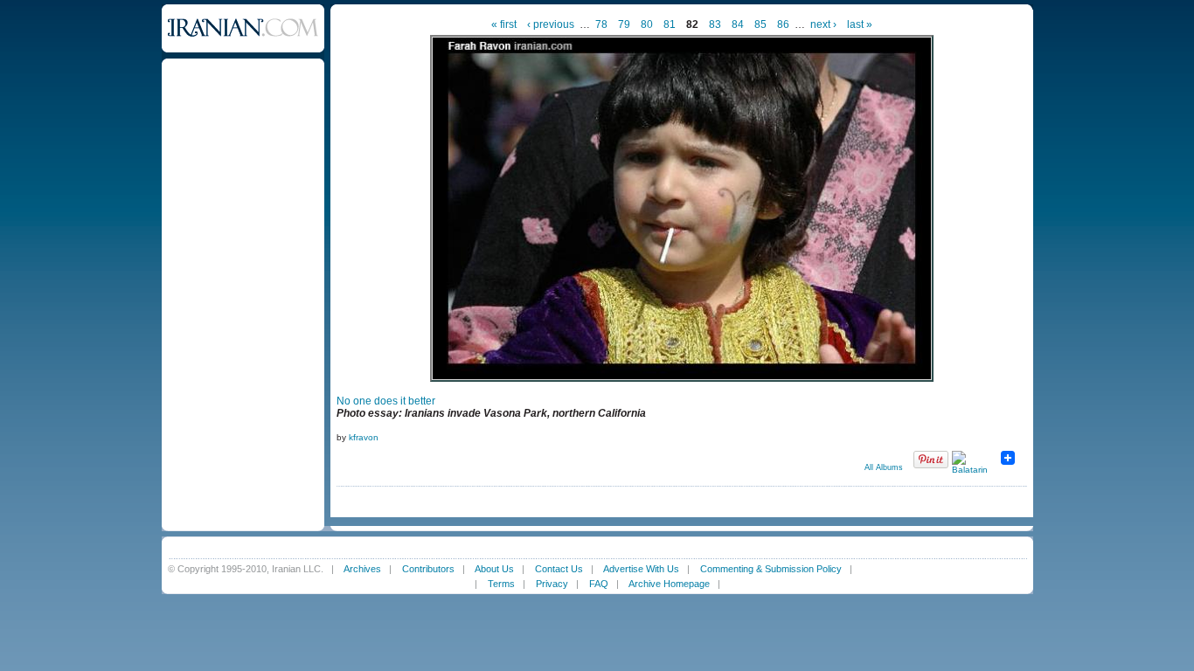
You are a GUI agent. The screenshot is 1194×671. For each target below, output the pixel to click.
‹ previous (550, 24)
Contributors (428, 569)
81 (669, 24)
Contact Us (559, 569)
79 (624, 24)
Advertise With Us (641, 569)
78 (601, 24)
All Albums (883, 467)
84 (738, 24)
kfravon (363, 437)
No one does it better (386, 401)
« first (504, 24)
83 (715, 24)
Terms (501, 583)
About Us (494, 569)
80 (647, 24)
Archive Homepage (669, 583)
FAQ (598, 583)
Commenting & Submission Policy (771, 569)
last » (859, 24)
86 (783, 24)
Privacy (552, 583)
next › (823, 24)
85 (760, 24)
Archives (362, 569)
